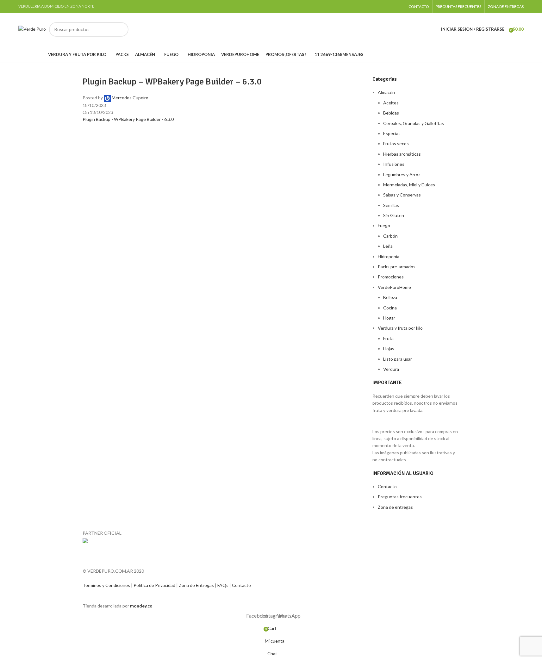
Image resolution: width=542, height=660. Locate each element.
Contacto (387, 486)
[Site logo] (32, 28)
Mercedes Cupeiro (130, 97)
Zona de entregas (395, 507)
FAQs (223, 585)
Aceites (391, 102)
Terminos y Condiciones (107, 585)
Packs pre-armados (396, 266)
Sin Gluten (393, 215)
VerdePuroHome (394, 287)
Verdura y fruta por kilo (400, 328)
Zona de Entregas (197, 585)
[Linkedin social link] (120, 129)
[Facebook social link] (382, 6)
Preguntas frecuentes (400, 496)
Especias (392, 133)
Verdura (391, 369)
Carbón (390, 236)
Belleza (390, 297)
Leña (388, 246)
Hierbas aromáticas (402, 154)
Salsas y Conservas (402, 194)
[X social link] (104, 129)
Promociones (391, 276)
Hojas (388, 348)
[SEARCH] (121, 29)
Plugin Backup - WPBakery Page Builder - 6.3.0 (128, 119)
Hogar (389, 318)
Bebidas (391, 112)
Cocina (390, 307)
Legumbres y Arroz (401, 174)
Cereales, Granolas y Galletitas (413, 123)
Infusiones (393, 164)
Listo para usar (397, 359)
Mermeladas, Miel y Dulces (409, 184)
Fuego (384, 225)
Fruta (388, 338)
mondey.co (141, 605)
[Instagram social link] (390, 6)
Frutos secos (396, 143)
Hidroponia (388, 256)
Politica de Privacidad (155, 585)
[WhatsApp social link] (398, 6)
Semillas (391, 205)
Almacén (386, 92)
